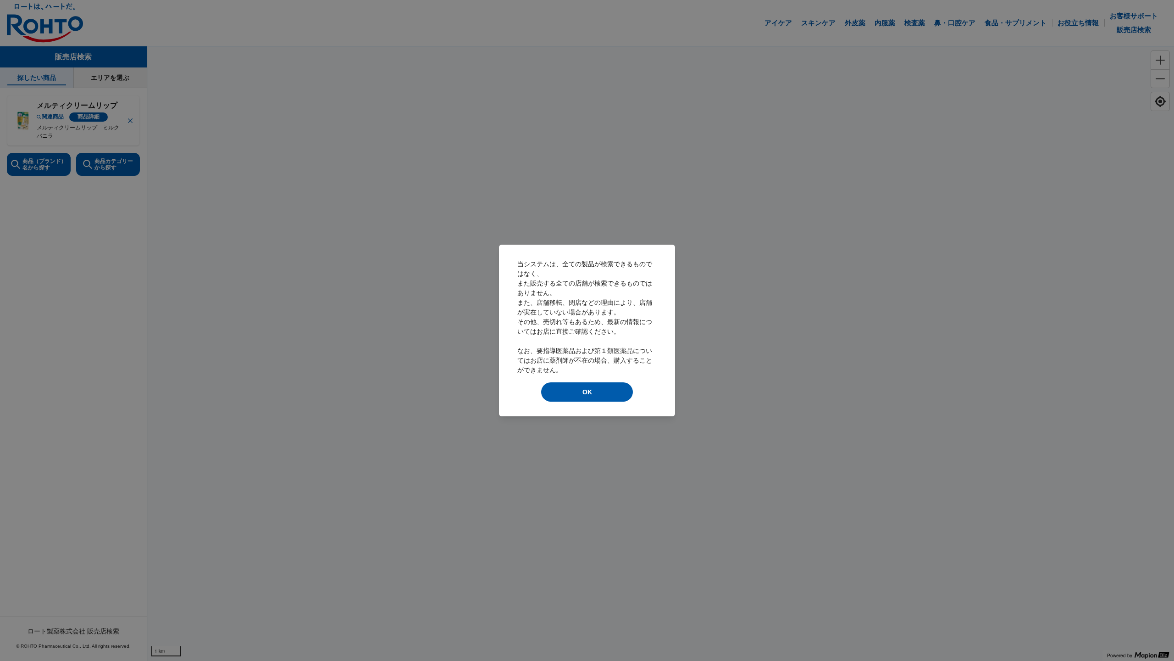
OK (587, 392)
